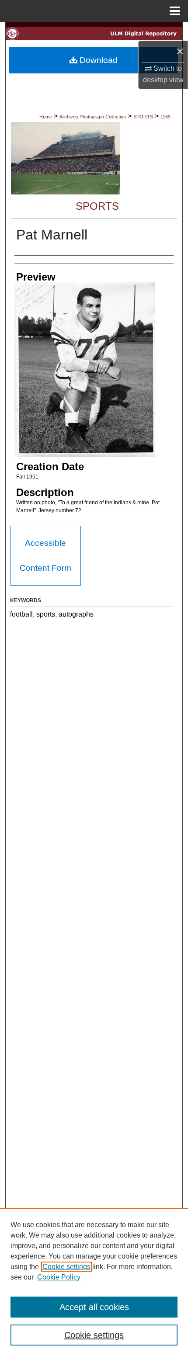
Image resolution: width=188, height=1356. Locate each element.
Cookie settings (66, 1266)
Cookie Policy (58, 1277)
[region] (94, 1282)
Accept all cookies (94, 1307)
